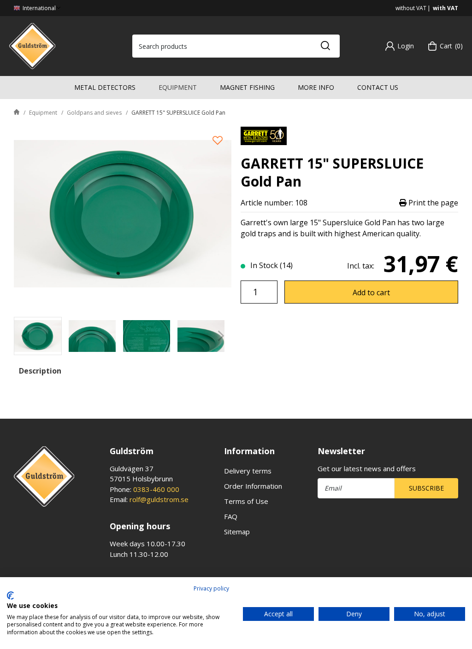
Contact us (377, 87)
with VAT (445, 8)
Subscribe (426, 488)
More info (316, 87)
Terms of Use (246, 501)
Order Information (253, 486)
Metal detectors (105, 87)
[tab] (37, 336)
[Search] (325, 46)
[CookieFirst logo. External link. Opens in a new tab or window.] (10, 595)
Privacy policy (211, 588)
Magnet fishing (247, 87)
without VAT (410, 8)
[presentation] (38, 336)
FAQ (230, 516)
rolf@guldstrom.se (159, 499)
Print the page (432, 203)
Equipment (178, 87)
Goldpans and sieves (94, 113)
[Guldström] (32, 45)
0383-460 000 (156, 489)
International (38, 8)
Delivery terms (247, 470)
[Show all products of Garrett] (264, 135)
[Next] (221, 336)
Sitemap (237, 531)
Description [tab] (40, 371)
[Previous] (24, 336)
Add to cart (371, 292)
